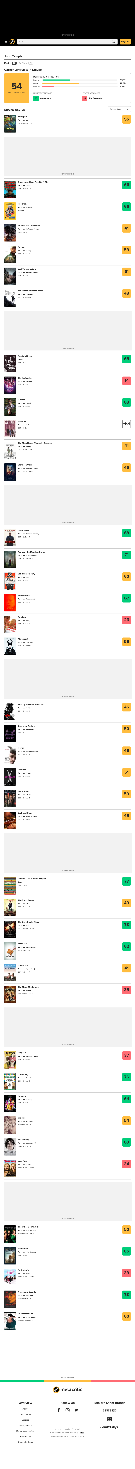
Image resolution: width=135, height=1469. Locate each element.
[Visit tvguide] (109, 1420)
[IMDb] (82, 1432)
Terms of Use (25, 1436)
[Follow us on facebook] (58, 1411)
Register (125, 41)
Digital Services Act (25, 1431)
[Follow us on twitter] (76, 1411)
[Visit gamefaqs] (109, 1428)
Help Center (25, 1414)
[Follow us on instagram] (67, 1411)
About (25, 1409)
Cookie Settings (25, 1442)
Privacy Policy (25, 1425)
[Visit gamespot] (109, 1412)
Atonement (45, 98)
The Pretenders (96, 98)
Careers (25, 1420)
